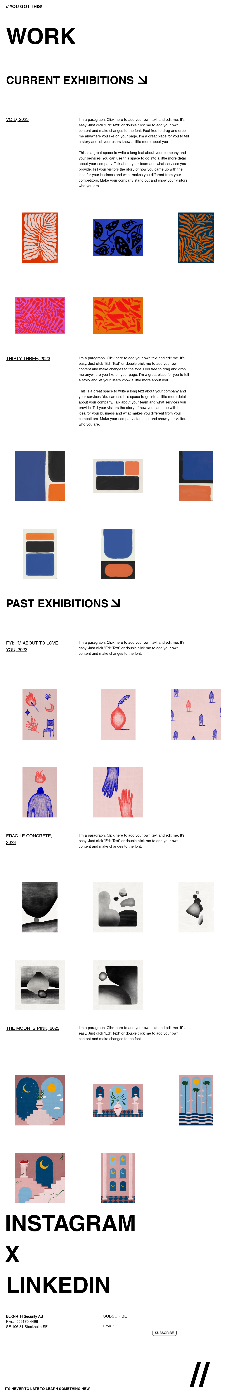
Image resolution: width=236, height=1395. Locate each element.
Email (107, 1326)
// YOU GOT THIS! (24, 6)
